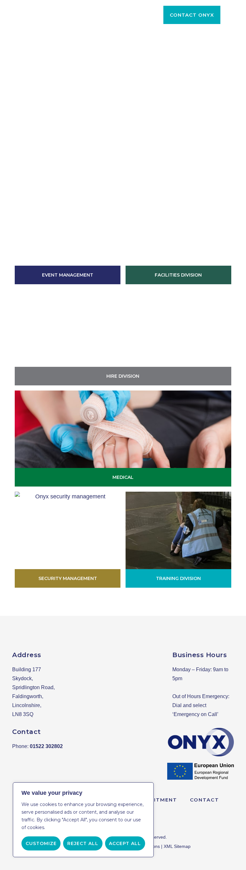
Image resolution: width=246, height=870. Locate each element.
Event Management (67, 275)
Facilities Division (178, 275)
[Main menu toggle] (232, 15)
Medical (123, 477)
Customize (41, 843)
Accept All (125, 843)
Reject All (82, 843)
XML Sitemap (177, 846)
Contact (204, 800)
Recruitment (155, 800)
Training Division (178, 578)
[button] (191, 15)
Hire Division (122, 376)
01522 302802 (46, 746)
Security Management (67, 578)
